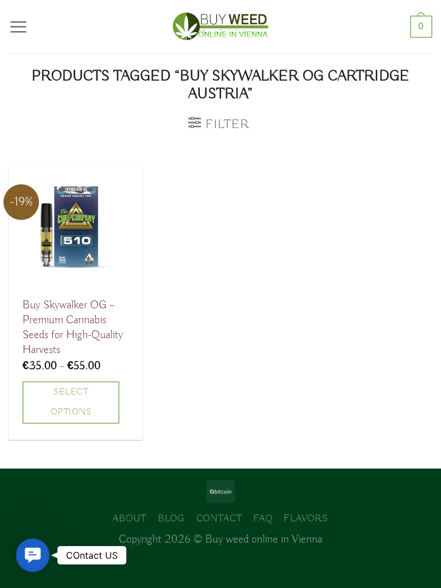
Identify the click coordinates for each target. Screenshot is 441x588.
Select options (71, 402)
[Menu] (18, 26)
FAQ (263, 519)
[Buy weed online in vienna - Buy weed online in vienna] (220, 26)
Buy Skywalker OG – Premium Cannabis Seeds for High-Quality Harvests (72, 327)
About (129, 519)
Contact (219, 519)
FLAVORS (306, 519)
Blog (171, 519)
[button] (33, 555)
